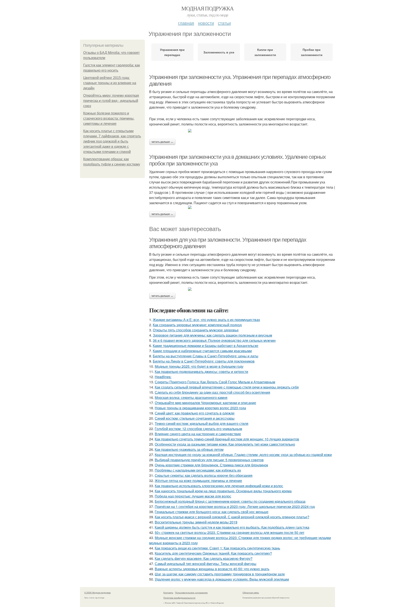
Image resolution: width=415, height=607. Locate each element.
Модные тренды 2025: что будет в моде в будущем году (199, 366)
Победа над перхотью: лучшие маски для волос (193, 496)
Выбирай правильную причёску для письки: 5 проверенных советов (209, 459)
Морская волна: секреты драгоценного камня (191, 397)
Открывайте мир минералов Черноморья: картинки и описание (205, 402)
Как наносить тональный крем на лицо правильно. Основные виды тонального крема (223, 490)
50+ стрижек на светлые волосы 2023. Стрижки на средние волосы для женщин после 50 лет (229, 532)
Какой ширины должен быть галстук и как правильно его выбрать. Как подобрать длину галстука (232, 527)
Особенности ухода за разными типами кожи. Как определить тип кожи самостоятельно (225, 444)
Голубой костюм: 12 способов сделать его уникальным (198, 428)
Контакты (168, 592)
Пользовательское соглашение (191, 592)
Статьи (224, 23)
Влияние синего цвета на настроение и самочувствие (198, 433)
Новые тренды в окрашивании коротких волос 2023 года (200, 407)
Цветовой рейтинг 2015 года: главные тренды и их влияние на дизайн (109, 83)
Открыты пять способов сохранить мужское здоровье (196, 330)
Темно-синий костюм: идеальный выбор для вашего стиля (201, 423)
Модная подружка (207, 8)
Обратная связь (251, 592)
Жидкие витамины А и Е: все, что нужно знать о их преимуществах (206, 319)
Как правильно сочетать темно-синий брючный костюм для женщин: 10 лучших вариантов (227, 439)
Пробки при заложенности (311, 52)
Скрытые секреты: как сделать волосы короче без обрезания (203, 475)
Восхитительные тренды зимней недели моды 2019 (196, 522)
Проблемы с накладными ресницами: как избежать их (198, 470)
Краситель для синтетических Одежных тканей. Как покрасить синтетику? (213, 553)
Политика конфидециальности (179, 597)
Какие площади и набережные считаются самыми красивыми (202, 350)
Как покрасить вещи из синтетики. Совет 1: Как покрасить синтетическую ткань (217, 548)
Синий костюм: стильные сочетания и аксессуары (195, 418)
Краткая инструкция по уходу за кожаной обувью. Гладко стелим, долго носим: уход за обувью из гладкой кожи (243, 454)
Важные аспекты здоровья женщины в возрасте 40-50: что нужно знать (212, 568)
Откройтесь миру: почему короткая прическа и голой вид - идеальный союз (111, 101)
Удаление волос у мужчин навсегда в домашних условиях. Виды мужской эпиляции (222, 579)
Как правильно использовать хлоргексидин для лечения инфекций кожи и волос (219, 485)
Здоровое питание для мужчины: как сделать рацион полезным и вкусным (212, 335)
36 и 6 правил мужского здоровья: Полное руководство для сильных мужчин (214, 340)
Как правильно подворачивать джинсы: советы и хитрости (201, 371)
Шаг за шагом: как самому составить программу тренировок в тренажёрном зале (220, 574)
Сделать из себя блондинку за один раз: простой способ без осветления (212, 392)
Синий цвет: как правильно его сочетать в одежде (195, 413)
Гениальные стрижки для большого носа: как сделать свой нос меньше (211, 511)
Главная (186, 23)
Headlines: (163, 376)
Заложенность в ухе (218, 52)
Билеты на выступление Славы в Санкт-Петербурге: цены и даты (205, 355)
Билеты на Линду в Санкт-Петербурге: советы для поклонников (204, 361)
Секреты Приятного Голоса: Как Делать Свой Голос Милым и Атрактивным (215, 381)
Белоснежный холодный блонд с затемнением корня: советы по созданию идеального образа (230, 501)
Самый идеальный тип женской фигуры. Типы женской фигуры (205, 563)
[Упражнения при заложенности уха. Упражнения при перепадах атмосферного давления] (242, 130)
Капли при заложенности (265, 52)
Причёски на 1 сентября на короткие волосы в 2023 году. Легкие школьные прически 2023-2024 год (235, 506)
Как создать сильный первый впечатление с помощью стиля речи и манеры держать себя (227, 387)
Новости (206, 23)
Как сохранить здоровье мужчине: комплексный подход (197, 324)
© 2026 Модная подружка (97, 592)
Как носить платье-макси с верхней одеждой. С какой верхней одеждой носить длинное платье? (232, 516)
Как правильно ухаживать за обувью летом (189, 449)
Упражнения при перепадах (172, 52)
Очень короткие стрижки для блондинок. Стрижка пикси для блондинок (211, 464)
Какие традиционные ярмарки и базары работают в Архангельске (205, 345)
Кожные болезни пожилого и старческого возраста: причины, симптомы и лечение (108, 118)
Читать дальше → (162, 141)
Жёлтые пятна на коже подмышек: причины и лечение (198, 480)
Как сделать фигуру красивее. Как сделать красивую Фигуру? (203, 558)
